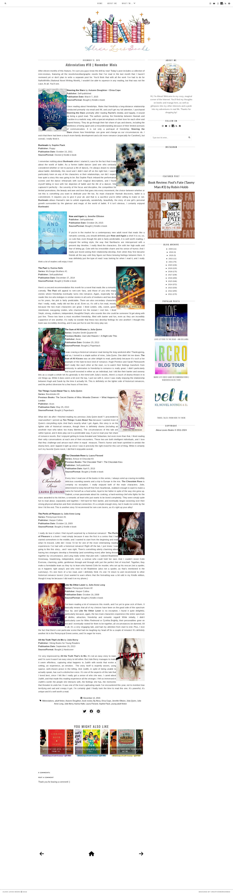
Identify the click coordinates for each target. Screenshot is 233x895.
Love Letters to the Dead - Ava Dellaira (171, 339)
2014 (170, 284)
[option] (57, 743)
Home (100, 3)
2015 (170, 281)
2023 (171, 255)
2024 (171, 252)
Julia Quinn (131, 701)
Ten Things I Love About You (52, 391)
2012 (170, 291)
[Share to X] (85, 711)
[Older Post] (141, 854)
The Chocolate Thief (92, 462)
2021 (171, 262)
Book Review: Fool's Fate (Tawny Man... (126, 750)
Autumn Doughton (73, 701)
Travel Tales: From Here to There (171, 417)
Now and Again (76, 216)
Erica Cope (106, 701)
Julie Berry (68, 704)
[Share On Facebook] (91, 711)
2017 (170, 275)
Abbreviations (48, 701)
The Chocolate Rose (75, 455)
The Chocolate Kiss (113, 462)
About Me (112, 3)
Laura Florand (92, 704)
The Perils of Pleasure (49, 514)
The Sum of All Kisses (76, 329)
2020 (170, 265)
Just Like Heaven (90, 336)
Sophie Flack (104, 704)
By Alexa (97, 701)
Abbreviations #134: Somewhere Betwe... (91, 750)
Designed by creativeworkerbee (214, 892)
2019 (170, 268)
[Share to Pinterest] (98, 711)
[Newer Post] (41, 854)
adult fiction (60, 701)
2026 (171, 249)
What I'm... (127, 3)
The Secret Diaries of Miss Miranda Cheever (77, 397)
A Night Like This (109, 336)
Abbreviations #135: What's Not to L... (56, 750)
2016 (170, 278)
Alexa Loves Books (11, 892)
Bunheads (43, 145)
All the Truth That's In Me (51, 640)
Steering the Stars (76, 90)
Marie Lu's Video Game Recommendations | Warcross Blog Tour (171, 378)
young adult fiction (119, 704)
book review (87, 701)
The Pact (42, 268)
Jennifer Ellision (119, 701)
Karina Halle (79, 704)
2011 (170, 294)
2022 (171, 259)
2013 (170, 288)
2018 (170, 272)
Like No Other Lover (75, 585)
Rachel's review (115, 113)
